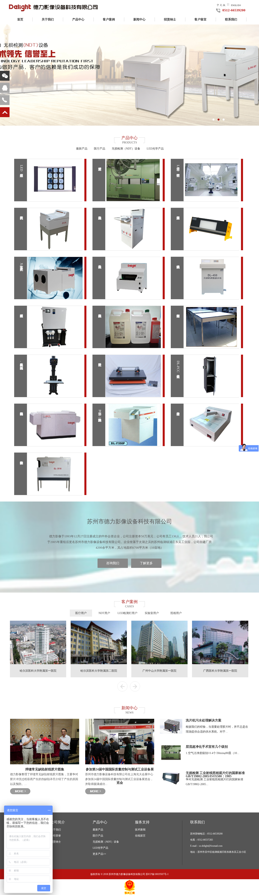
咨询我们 (112, 563)
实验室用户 (152, 613)
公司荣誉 (55, 835)
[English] (236, 4)
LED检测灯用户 (127, 613)
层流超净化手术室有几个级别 (207, 746)
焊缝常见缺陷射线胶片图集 (44, 769)
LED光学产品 (155, 148)
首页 (20, 19)
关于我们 (48, 19)
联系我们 (231, 19)
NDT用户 (104, 613)
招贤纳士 (170, 19)
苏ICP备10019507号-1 (157, 874)
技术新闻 (140, 829)
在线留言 (140, 835)
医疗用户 (81, 613)
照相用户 (176, 613)
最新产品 (81, 148)
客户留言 (200, 19)
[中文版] (221, 4)
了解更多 (146, 563)
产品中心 (78, 19)
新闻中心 (139, 19)
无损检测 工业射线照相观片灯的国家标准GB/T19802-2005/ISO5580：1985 (215, 774)
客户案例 (109, 19)
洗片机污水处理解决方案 (203, 720)
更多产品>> (99, 853)
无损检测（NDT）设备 (126, 148)
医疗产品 (99, 148)
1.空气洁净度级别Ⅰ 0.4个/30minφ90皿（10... (212, 753)
